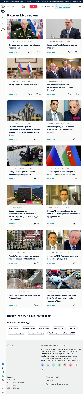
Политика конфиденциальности (58, 384)
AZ (3, 6)
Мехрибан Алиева (28, 328)
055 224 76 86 (13, 388)
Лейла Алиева (44, 328)
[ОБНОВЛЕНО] (25, 110)
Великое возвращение (16, 333)
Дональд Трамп (59, 328)
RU (3, 11)
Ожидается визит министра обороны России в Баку (24, 46)
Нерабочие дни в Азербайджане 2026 (62, 333)
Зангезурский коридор (36, 333)
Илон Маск (72, 328)
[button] (52, 6)
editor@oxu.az (12, 385)
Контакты (49, 381)
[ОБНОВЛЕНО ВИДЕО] (25, 155)
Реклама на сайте (53, 377)
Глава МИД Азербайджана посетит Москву (62, 46)
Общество (51, 139)
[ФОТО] (63, 110)
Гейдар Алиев (13, 328)
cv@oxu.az (11, 380)
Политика (13, 52)
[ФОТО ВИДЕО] (25, 195)
